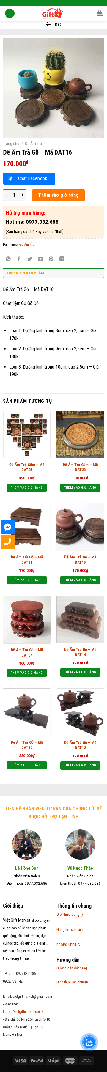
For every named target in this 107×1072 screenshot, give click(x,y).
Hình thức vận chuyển (72, 982)
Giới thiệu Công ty (69, 914)
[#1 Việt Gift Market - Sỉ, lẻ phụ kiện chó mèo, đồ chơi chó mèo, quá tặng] (54, 13)
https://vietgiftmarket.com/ (23, 1011)
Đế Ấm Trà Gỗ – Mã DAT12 (80, 745)
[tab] (53, 274)
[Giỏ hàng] (100, 12)
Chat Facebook (32, 178)
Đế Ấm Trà (33, 143)
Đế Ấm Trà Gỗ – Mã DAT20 (27, 745)
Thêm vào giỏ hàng (58, 195)
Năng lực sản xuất (70, 929)
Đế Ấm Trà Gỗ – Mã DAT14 (80, 652)
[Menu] (10, 13)
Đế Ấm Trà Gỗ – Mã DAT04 (27, 652)
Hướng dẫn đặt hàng (71, 968)
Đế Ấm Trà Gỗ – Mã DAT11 (27, 560)
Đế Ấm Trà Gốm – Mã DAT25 (27, 467)
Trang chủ (11, 143)
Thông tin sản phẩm (25, 273)
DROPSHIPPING (68, 944)
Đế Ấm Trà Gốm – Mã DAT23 (80, 467)
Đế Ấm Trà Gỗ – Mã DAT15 (80, 560)
